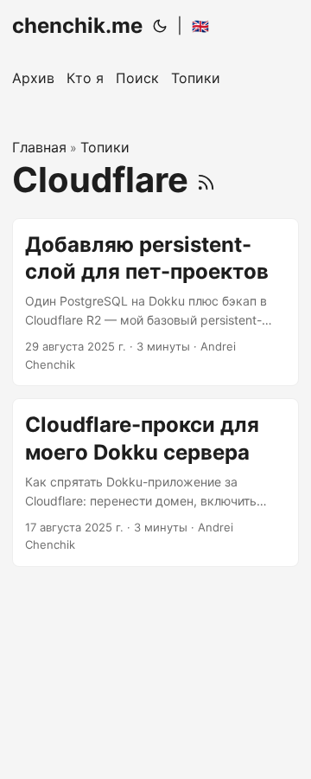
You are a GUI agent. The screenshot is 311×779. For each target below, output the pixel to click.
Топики (105, 147)
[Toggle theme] (159, 26)
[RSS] (206, 179)
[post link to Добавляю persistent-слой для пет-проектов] (155, 302)
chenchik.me (77, 25)
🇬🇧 (200, 26)
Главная (39, 147)
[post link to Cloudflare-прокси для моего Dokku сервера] (155, 482)
